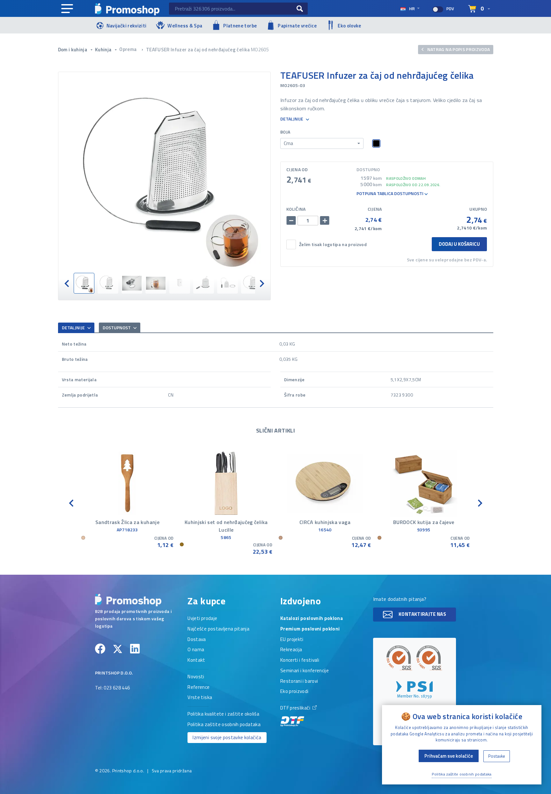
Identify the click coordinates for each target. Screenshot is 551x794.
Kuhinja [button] (104, 49)
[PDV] (437, 9)
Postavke (496, 756)
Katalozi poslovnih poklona (311, 619)
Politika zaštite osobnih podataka (224, 725)
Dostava (196, 640)
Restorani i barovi (299, 681)
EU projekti (292, 640)
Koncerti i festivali (299, 660)
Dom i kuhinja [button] (73, 49)
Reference (198, 687)
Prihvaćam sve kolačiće (448, 756)
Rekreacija (291, 650)
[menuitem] (84, 283)
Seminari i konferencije (304, 671)
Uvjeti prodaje (202, 619)
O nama (195, 650)
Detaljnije (292, 119)
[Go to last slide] (67, 283)
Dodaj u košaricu (459, 244)
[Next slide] (261, 283)
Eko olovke (349, 25)
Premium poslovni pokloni (310, 629)
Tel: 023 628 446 (112, 688)
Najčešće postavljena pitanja (218, 629)
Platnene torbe (240, 25)
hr (412, 8)
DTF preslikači (295, 708)
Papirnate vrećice (297, 25)
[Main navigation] (67, 9)
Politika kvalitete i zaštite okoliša (223, 714)
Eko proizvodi (294, 691)
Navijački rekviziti (127, 25)
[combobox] (322, 143)
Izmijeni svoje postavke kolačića (227, 737)
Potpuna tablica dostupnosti (390, 194)
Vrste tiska (199, 698)
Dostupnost (117, 327)
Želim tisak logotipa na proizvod (333, 245)
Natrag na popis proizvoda (458, 49)
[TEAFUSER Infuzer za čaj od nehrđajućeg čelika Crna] (164, 172)
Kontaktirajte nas (422, 614)
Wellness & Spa (184, 25)
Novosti (195, 677)
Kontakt (196, 660)
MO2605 (260, 49)
